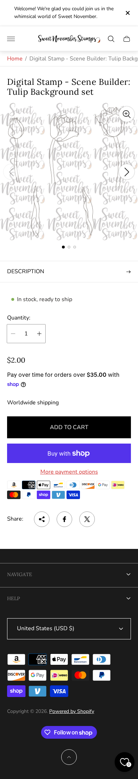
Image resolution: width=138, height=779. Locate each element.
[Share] (42, 519)
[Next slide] (126, 172)
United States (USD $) (45, 628)
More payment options (69, 472)
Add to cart (69, 427)
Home (15, 59)
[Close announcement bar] (127, 12)
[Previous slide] (11, 172)
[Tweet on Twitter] (87, 519)
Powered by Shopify (71, 711)
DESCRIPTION (25, 271)
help (13, 598)
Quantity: (18, 318)
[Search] (111, 39)
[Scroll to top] (69, 757)
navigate (19, 574)
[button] (63, 247)
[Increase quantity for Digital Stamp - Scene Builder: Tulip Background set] (39, 333)
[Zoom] (126, 114)
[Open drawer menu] (11, 39)
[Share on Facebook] (64, 519)
